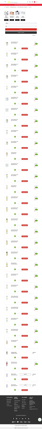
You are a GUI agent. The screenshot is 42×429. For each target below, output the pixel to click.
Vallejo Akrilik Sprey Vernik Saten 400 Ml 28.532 (14, 385)
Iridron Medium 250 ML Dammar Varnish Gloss (14, 241)
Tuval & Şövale (9, 405)
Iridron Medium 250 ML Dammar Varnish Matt (14, 208)
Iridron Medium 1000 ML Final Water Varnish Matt (14, 153)
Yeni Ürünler (24, 402)
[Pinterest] (25, 419)
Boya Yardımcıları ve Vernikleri (22, 7)
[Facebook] (13, 419)
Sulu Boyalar (9, 402)
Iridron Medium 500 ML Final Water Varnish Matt (14, 131)
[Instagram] (16, 419)
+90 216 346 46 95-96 (32, 407)
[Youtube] (28, 419)
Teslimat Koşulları (17, 400)
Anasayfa (7, 7)
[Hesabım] (32, 2)
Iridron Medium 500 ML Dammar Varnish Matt (14, 219)
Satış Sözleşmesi (17, 406)
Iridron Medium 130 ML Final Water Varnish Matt (14, 65)
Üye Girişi (23, 401)
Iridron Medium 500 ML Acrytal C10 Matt (14, 297)
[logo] (12, 2)
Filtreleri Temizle (21, 32)
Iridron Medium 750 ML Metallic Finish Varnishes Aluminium (14, 98)
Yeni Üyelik (24, 399)
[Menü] (5, 2)
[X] (19, 419)
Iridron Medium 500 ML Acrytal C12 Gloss (14, 286)
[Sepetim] (34, 2)
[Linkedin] (22, 419)
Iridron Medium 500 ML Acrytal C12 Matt (14, 308)
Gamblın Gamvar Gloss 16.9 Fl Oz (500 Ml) (14, 363)
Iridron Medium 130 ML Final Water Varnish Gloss (14, 142)
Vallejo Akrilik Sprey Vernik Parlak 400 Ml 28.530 (14, 374)
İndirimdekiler (24, 404)
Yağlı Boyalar (9, 401)
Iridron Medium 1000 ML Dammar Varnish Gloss (14, 263)
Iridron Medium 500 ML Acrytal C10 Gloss (14, 319)
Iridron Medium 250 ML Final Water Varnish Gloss (14, 87)
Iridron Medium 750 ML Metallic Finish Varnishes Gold (14, 109)
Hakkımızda (16, 402)
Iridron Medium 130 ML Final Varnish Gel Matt (14, 43)
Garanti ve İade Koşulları (16, 408)
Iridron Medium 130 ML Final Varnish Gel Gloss (14, 120)
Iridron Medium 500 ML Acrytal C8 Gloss (14, 275)
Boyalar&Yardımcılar (13, 7)
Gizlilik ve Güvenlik (15, 410)
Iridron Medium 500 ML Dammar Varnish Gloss (14, 230)
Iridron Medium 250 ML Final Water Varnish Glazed (14, 175)
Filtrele (21, 29)
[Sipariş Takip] (30, 2)
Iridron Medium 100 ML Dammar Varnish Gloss (14, 252)
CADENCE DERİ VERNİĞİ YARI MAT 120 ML (14, 353)
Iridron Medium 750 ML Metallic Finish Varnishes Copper (14, 164)
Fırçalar (8, 404)
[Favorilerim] (37, 2)
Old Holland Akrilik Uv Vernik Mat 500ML (14, 341)
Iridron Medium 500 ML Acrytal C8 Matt (14, 330)
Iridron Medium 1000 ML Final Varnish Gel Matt (14, 186)
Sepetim (23, 408)
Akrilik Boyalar (9, 399)
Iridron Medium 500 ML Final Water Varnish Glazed (14, 54)
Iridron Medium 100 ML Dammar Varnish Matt (14, 197)
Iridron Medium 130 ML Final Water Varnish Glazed (14, 76)
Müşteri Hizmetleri (23, 406)
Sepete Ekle (24, 48)
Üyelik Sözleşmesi (16, 404)
